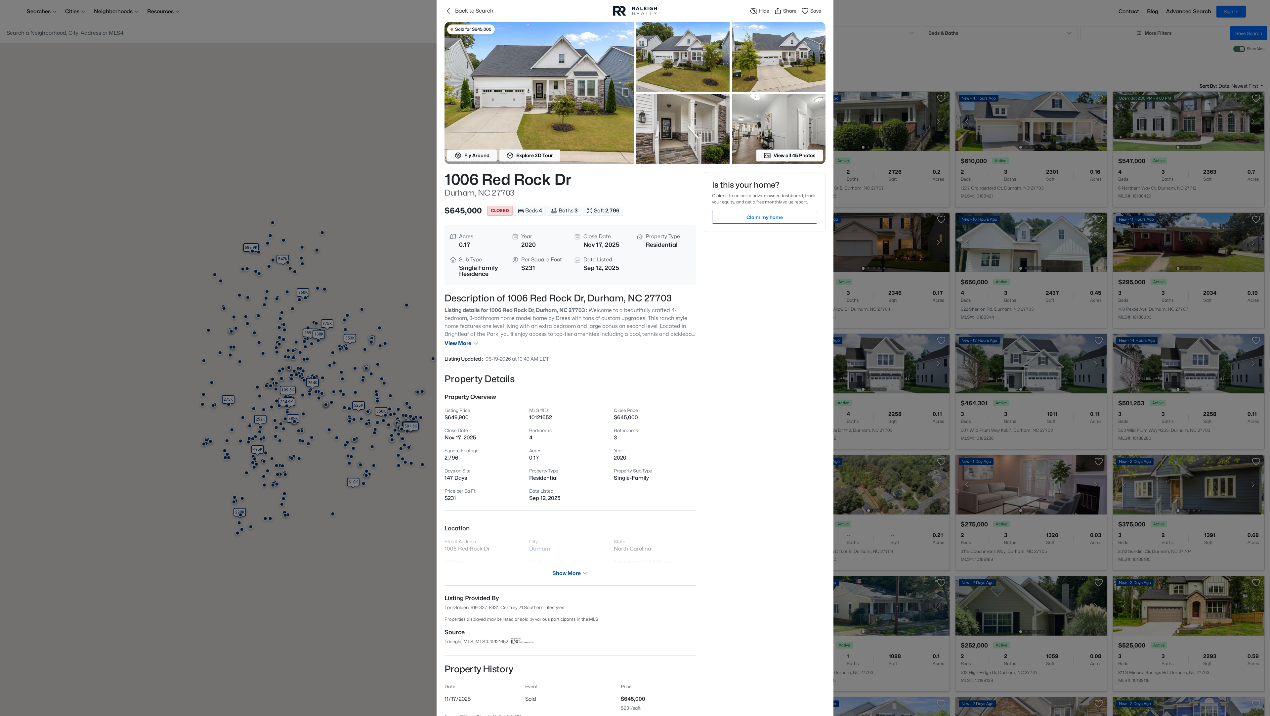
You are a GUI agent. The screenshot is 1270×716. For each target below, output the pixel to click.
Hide (764, 11)
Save (815, 11)
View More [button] (457, 343)
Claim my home (764, 217)
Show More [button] (566, 573)
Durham (539, 549)
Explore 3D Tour (534, 155)
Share (789, 11)
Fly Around (476, 155)
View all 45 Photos (795, 155)
